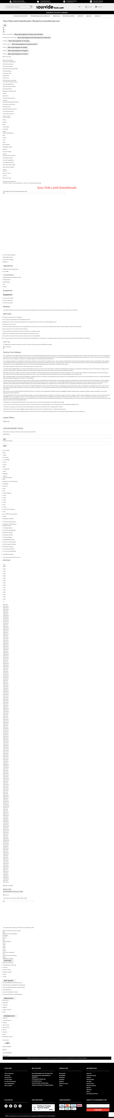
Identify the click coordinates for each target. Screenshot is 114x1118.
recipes (4, 47)
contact (5, 53)
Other (4, 502)
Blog (4, 466)
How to (5, 462)
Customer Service (7, 1020)
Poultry (4, 137)
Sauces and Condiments (9, 509)
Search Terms (6, 1027)
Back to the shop (7, 56)
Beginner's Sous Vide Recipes (10, 481)
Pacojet (4, 93)
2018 (4, 585)
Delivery (5, 1022)
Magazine (5, 473)
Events (5, 464)
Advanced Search (91, 1085)
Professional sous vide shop (9, 37)
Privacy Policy (6, 1025)
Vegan (4, 516)
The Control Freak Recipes (9, 551)
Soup (4, 511)
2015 (4, 592)
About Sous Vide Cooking (9, 164)
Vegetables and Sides (8, 518)
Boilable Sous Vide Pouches (9, 91)
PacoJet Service (6, 106)
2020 (4, 580)
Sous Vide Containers (8, 66)
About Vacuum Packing (8, 167)
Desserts (5, 149)
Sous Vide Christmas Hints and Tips (11, 557)
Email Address (6, 434)
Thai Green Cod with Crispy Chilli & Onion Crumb (15, 898)
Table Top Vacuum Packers (9, 86)
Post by (12, 352)
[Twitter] (6, 1106)
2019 (4, 582)
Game (4, 497)
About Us (5, 171)
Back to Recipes (7, 346)
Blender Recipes (7, 525)
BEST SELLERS (8, 981)
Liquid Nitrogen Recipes (9, 539)
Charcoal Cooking (7, 151)
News (4, 124)
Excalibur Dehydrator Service (10, 109)
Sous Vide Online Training (9, 155)
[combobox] (19, 6)
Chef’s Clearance (9, 1073)
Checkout (5, 1005)
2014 (4, 594)
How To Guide (8, 1085)
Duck (4, 488)
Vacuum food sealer (8, 302)
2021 (4, 578)
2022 (4, 576)
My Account (6, 1000)
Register (5, 1007)
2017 (4, 587)
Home (4, 471)
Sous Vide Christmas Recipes (10, 514)
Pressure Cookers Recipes (9, 541)
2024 (4, 571)
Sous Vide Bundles (7, 88)
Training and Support (8, 157)
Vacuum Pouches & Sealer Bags (40, 1083)
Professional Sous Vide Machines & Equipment (14, 985)
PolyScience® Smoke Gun (39, 1079)
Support (5, 50)
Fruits (4, 495)
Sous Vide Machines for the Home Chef (12, 982)
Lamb (4, 142)
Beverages (5, 483)
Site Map (89, 1081)
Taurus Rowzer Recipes (8, 548)
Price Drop (7, 1075)
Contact (5, 175)
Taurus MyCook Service (8, 113)
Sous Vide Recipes (17, 183)
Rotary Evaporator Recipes (9, 544)
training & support (7, 972)
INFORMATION (9, 1016)
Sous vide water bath (8, 298)
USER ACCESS (8, 998)
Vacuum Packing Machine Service (11, 102)
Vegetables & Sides (7, 147)
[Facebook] (10, 1106)
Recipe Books (6, 75)
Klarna (4, 1034)
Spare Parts (5, 95)
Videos (4, 119)
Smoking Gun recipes (8, 546)
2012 (4, 599)
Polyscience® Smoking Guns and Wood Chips (14, 987)
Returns (5, 1029)
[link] (88, 7)
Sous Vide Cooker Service (9, 104)
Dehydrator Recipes (8, 532)
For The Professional (10, 1081)
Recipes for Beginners (8, 133)
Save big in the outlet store (9, 181)
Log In (4, 1012)
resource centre (7, 44)
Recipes (10, 183)
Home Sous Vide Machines (9, 61)
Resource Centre (7, 1009)
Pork (4, 140)
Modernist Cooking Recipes (10, 524)
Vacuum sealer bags (8, 300)
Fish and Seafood (7, 493)
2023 (4, 573)
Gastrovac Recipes (7, 537)
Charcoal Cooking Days (8, 160)
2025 (4, 569)
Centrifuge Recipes (8, 528)
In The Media (6, 459)
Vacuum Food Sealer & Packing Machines (12, 994)
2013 (4, 596)
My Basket (5, 1002)
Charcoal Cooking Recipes (9, 521)
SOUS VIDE (7, 961)
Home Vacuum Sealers (8, 64)
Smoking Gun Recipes (8, 554)
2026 (4, 565)
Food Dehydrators (7, 71)
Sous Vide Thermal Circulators (10, 81)
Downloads (5, 129)
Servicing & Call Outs (8, 1036)
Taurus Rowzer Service (8, 111)
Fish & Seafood (6, 144)
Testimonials (6, 469)
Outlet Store (6, 78)
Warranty (5, 1032)
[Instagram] (20, 1106)
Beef (4, 135)
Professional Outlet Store (9, 98)
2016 (4, 589)
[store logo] (50, 7)
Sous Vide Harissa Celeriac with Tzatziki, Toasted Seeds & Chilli (18, 927)
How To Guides (6, 117)
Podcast (5, 122)
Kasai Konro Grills (7, 73)
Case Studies (6, 126)
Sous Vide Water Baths (8, 84)
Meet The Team (7, 173)
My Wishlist (62, 1075)
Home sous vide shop (8, 34)
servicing (5, 40)
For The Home (8, 1079)
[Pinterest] (15, 1106)
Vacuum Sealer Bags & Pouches (10, 992)
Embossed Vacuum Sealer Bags (10, 68)
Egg (4, 490)
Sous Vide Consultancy (8, 162)
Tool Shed (5, 183)
